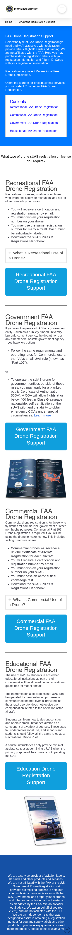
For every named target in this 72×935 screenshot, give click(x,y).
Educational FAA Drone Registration (33, 130)
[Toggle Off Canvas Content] (62, 9)
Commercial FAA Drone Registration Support (36, 628)
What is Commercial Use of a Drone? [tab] (35, 602)
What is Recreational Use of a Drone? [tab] (35, 255)
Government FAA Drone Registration (34, 122)
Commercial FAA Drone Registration (34, 114)
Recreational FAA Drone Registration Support (36, 281)
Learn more (42, 415)
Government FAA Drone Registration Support (36, 436)
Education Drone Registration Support (36, 775)
